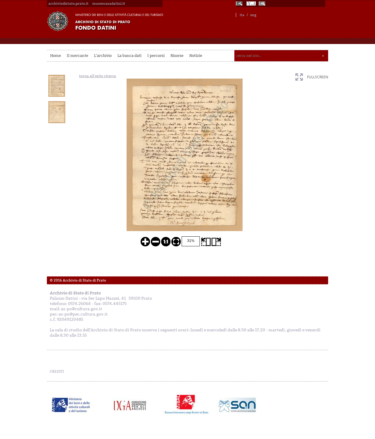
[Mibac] (239, 3)
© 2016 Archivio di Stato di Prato (78, 280)
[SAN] (236, 405)
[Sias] (262, 3)
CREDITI (57, 371)
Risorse (177, 55)
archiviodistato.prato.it (68, 3)
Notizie (195, 55)
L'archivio (103, 55)
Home (55, 55)
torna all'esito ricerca (97, 76)
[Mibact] (71, 405)
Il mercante (77, 55)
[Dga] (132, 405)
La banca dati (129, 55)
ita (242, 15)
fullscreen (317, 76)
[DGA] (251, 3)
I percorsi (156, 55)
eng (253, 15)
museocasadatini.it (108, 3)
